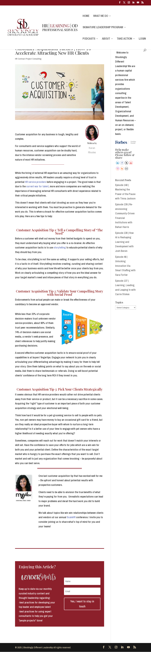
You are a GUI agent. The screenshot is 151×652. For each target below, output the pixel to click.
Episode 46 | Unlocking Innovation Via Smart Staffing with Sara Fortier (125, 266)
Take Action (124, 39)
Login (142, 39)
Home (86, 16)
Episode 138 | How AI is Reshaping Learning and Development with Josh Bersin (124, 242)
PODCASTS (89, 39)
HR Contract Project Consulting (28, 58)
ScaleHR (71, 517)
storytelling (60, 247)
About (106, 39)
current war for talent (37, 186)
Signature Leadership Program (103, 27)
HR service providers (35, 182)
